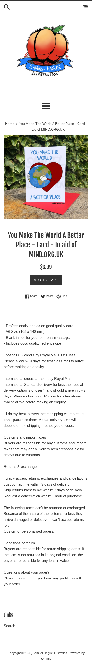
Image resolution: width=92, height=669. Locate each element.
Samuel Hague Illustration (50, 653)
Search (9, 626)
